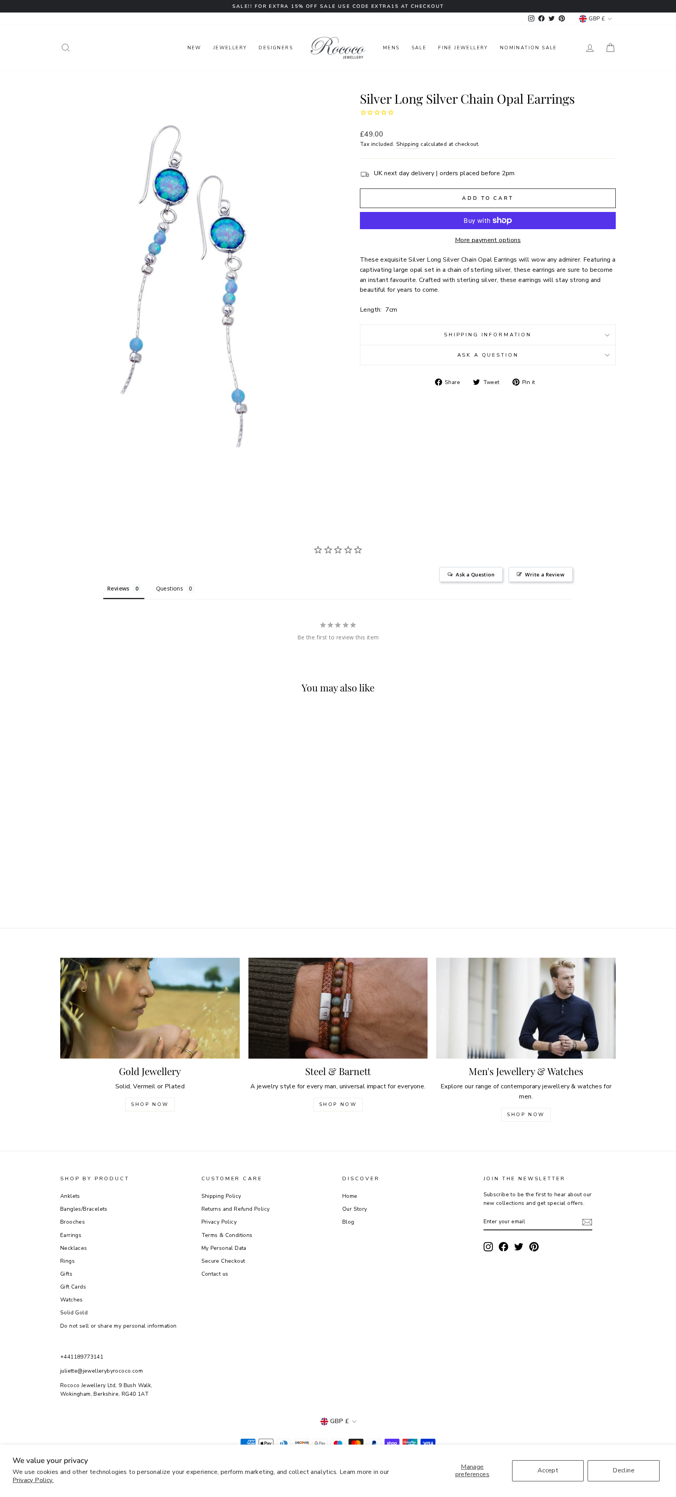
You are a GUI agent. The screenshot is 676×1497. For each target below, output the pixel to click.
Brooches (72, 1222)
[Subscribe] (587, 1222)
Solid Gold (74, 1312)
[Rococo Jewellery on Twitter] (518, 1246)
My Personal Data (223, 1248)
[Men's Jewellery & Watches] (526, 1008)
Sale (419, 48)
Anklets (70, 1196)
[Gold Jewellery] (150, 1008)
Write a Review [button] (545, 574)
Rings (67, 1261)
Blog (348, 1222)
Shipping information (488, 334)
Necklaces (73, 1248)
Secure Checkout (223, 1261)
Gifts (66, 1274)
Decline (624, 1470)
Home (350, 1196)
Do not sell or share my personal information (118, 1326)
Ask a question (488, 355)
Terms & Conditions (227, 1235)
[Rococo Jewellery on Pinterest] (534, 1246)
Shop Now (150, 1104)
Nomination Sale (528, 48)
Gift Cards (73, 1287)
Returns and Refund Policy (235, 1209)
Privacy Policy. (33, 1480)
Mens (391, 48)
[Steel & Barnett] (338, 1008)
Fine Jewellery (463, 48)
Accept (548, 1470)
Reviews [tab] (118, 588)
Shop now (338, 1104)
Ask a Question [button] (475, 574)
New (194, 48)
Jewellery (230, 48)
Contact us (214, 1274)
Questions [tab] (169, 588)
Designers (276, 48)
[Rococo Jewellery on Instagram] (488, 1246)
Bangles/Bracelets (84, 1209)
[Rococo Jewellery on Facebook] (503, 1246)
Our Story (354, 1209)
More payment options (488, 240)
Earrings (70, 1235)
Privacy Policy (219, 1222)
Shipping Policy (221, 1196)
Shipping (407, 144)
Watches (71, 1299)
